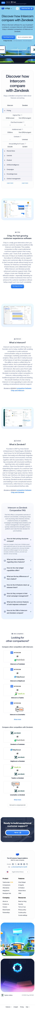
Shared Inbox (22, 890)
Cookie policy (22, 912)
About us (5, 901)
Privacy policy (22, 909)
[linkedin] (24, 864)
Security (20, 904)
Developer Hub (7, 893)
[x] (16, 864)
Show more (17, 719)
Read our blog (22, 901)
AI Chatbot (21, 888)
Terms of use (22, 907)
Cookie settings (22, 915)
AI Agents (21, 885)
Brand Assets (6, 909)
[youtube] (19, 864)
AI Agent (16, 1006)
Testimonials (7, 882)
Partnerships (6, 912)
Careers (5, 907)
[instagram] (21, 864)
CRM (19, 893)
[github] (27, 864)
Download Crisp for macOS (20, 867)
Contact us (6, 904)
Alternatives (6, 888)
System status (8, 995)
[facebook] (13, 864)
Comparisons (6, 885)
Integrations (6, 890)
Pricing (22, 1006)
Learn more (10, 183)
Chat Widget (22, 882)
